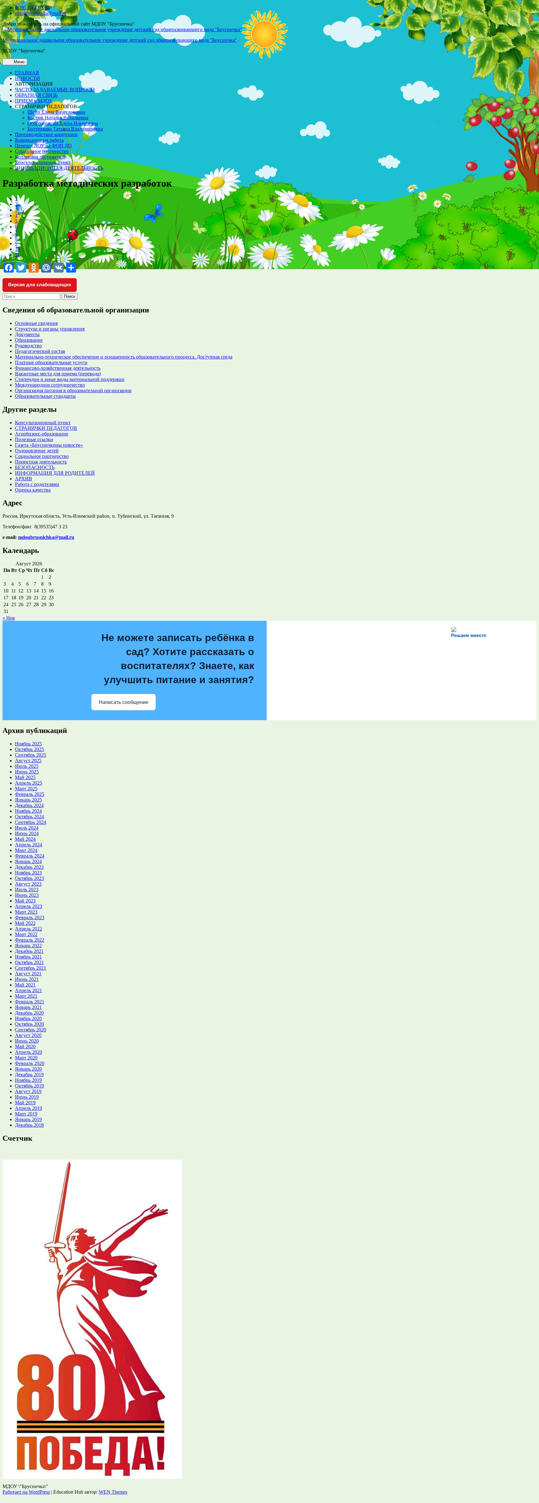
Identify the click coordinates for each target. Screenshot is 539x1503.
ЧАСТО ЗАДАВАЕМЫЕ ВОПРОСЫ (55, 89)
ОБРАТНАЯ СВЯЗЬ (36, 95)
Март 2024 (26, 850)
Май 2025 (25, 777)
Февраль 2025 (29, 794)
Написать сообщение (123, 702)
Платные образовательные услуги (51, 362)
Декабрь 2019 (29, 1074)
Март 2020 (26, 1057)
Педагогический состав (40, 351)
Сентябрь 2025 (30, 755)
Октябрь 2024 (29, 816)
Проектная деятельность (41, 461)
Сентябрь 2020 (30, 1029)
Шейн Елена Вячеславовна (56, 112)
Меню (18, 61)
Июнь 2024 (27, 833)
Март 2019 (26, 1113)
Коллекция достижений (40, 156)
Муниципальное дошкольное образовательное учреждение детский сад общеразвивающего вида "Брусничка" (119, 40)
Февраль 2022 (29, 940)
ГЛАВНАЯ (27, 72)
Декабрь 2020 (29, 1012)
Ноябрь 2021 (28, 956)
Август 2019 (28, 1091)
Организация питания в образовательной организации (73, 390)
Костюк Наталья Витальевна (57, 117)
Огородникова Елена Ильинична (62, 123)
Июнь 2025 (27, 771)
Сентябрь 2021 (30, 968)
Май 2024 (25, 839)
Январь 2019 (28, 1119)
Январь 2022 (28, 945)
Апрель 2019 (28, 1108)
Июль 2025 (26, 766)
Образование (29, 340)
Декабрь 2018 (29, 1125)
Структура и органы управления (50, 328)
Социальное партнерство (42, 151)
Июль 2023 (26, 889)
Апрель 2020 (28, 1052)
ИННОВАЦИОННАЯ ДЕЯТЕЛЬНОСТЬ (59, 168)
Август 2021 (28, 973)
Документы (27, 334)
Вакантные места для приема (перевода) (58, 373)
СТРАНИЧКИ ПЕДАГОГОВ (46, 428)
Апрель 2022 (28, 928)
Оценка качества (33, 489)
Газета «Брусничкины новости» (49, 445)
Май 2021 (25, 984)
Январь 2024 (28, 861)
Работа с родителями (37, 484)
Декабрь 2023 (29, 867)
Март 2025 (26, 788)
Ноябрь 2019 (28, 1080)
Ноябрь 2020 (28, 1018)
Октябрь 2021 (29, 962)
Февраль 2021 (29, 1001)
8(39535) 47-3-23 (32, 7)
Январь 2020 (28, 1069)
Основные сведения (36, 323)
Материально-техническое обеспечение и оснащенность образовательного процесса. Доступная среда (123, 356)
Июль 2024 (26, 827)
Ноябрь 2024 (28, 811)
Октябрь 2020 (29, 1024)
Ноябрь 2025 (28, 743)
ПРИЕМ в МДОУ (33, 100)
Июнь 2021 (27, 979)
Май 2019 (25, 1102)
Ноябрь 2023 (28, 872)
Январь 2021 (28, 1007)
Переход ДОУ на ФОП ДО (43, 145)
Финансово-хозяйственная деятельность (57, 368)
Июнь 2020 (27, 1041)
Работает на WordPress (26, 1492)
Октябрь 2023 (29, 878)
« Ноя (8, 618)
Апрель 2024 (28, 844)
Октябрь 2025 (29, 749)
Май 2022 (25, 923)
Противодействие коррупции (46, 134)
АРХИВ (23, 478)
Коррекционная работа (39, 140)
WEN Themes (113, 1492)
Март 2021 (26, 996)
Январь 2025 (28, 799)
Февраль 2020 (29, 1063)
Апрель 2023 (28, 906)
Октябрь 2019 (29, 1085)
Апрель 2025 (28, 783)
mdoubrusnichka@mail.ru (40, 13)
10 (17, 249)
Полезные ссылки (34, 439)
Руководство (28, 345)
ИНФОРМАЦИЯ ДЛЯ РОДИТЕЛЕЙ (55, 473)
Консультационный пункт (42, 162)
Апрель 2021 (28, 990)
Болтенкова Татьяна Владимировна (65, 128)
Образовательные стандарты (45, 396)
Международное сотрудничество (50, 385)
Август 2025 (28, 760)
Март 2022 (26, 934)
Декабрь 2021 (29, 951)
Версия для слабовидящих (39, 284)
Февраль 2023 (29, 917)
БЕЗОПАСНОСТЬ (35, 467)
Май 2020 (25, 1046)
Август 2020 (28, 1035)
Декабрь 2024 (29, 805)
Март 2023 (26, 912)
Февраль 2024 (29, 856)
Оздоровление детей (37, 450)
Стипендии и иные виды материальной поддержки (69, 379)
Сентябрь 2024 (30, 822)
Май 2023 (25, 900)
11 (17, 254)
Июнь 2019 (27, 1097)
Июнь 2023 (27, 895)
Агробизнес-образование (41, 433)
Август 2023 (28, 884)
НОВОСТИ (27, 78)
